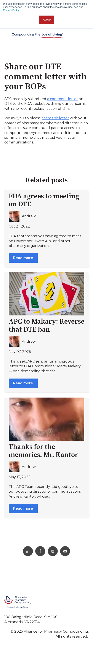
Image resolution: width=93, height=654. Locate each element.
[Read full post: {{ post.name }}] (46, 293)
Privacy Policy (11, 10)
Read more (23, 258)
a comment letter (62, 99)
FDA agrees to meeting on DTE (44, 200)
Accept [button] (47, 20)
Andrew (29, 216)
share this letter (55, 118)
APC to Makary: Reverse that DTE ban (46, 325)
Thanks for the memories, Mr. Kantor (43, 451)
